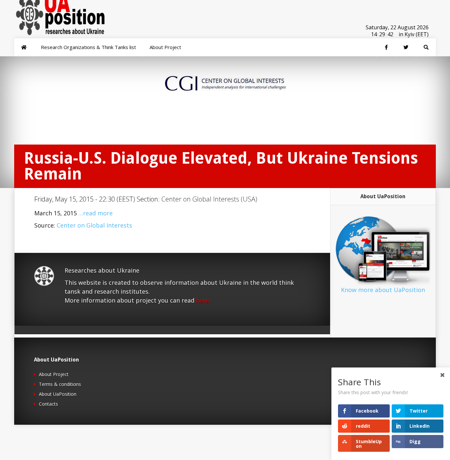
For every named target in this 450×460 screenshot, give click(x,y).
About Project (54, 374)
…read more (95, 213)
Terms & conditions (60, 384)
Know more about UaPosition (383, 290)
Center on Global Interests (94, 225)
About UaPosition (57, 394)
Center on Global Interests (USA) (209, 199)
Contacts (48, 404)
